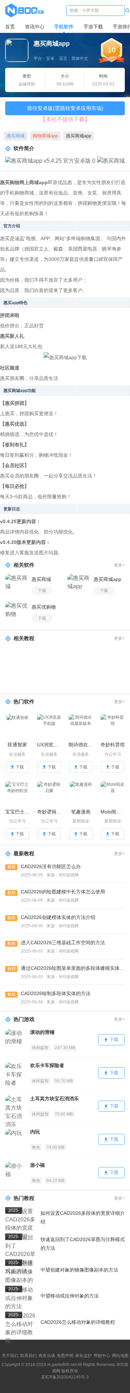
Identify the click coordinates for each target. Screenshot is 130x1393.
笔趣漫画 (80, 811)
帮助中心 (102, 1355)
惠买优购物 (44, 607)
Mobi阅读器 (113, 811)
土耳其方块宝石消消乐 (54, 1098)
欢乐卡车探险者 (47, 1065)
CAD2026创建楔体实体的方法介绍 (58, 917)
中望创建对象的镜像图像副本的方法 (79, 1270)
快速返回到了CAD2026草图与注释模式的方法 (83, 1244)
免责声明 (65, 1355)
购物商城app (45, 135)
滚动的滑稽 (42, 1032)
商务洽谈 (46, 1355)
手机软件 (63, 26)
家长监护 (83, 1355)
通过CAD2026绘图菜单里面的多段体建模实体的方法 (73, 968)
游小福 (37, 1165)
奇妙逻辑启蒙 (49, 811)
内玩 (35, 1132)
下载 (42, 590)
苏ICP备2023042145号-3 (65, 1377)
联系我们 (28, 1355)
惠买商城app (78, 135)
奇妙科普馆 (113, 744)
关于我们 (10, 1355)
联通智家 (17, 744)
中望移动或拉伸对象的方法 (70, 1296)
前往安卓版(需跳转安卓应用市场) (65, 108)
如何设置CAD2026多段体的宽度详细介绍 (83, 1217)
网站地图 (120, 1355)
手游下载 (93, 26)
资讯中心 (34, 26)
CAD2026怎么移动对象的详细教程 (78, 1322)
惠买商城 (16, 135)
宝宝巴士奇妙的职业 (17, 811)
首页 (10, 26)
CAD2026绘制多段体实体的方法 (55, 993)
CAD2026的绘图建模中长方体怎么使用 (63, 891)
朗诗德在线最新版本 (81, 744)
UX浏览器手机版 (49, 744)
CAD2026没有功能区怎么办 (51, 866)
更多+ (119, 565)
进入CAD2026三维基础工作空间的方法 (63, 942)
